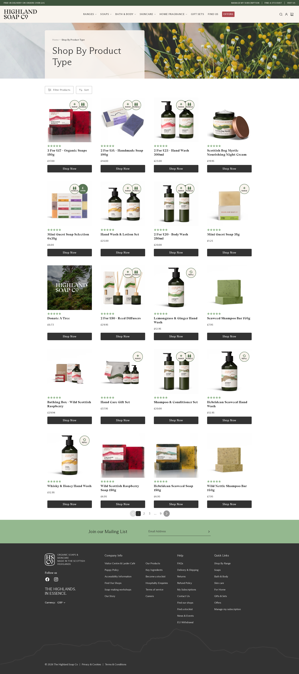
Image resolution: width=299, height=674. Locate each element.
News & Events (185, 615)
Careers (150, 596)
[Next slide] (195, 119)
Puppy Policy (112, 569)
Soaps (217, 569)
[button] (84, 90)
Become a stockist (156, 576)
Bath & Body (221, 576)
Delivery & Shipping (187, 569)
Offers (217, 602)
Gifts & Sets (220, 596)
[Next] (167, 513)
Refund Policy (184, 583)
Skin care (219, 583)
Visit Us (291, 3)
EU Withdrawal (185, 622)
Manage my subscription (245, 3)
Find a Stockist (273, 3)
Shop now (69, 168)
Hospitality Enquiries (157, 583)
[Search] (281, 14)
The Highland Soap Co (66, 664)
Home (55, 39)
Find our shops (185, 602)
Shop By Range (222, 563)
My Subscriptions (186, 589)
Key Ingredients (154, 569)
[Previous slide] (157, 119)
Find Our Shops (113, 583)
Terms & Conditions (115, 664)
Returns (181, 576)
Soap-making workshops (118, 589)
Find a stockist (185, 609)
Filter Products (61, 89)
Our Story (110, 596)
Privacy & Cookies (91, 664)
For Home (219, 589)
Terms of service (154, 589)
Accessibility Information (118, 576)
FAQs (180, 563)
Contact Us (183, 596)
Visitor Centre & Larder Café (120, 563)
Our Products (153, 563)
